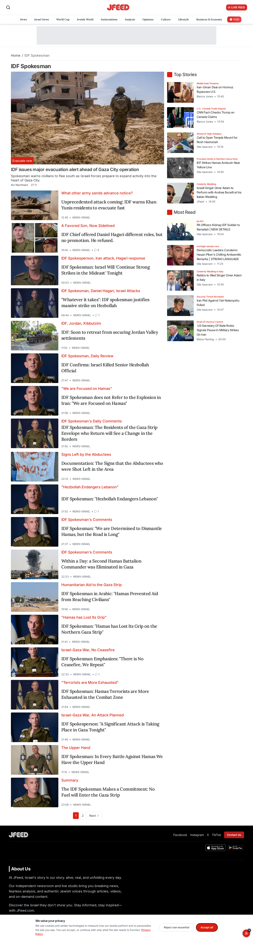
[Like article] (145, 217)
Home (15, 55)
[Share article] (158, 217)
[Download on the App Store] (215, 847)
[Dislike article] (151, 217)
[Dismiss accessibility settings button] (249, 930)
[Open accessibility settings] (246, 933)
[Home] (118, 7)
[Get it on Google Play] (235, 847)
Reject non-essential (176, 927)
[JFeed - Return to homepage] (18, 834)
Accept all (207, 927)
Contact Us (234, 834)
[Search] (8, 7)
